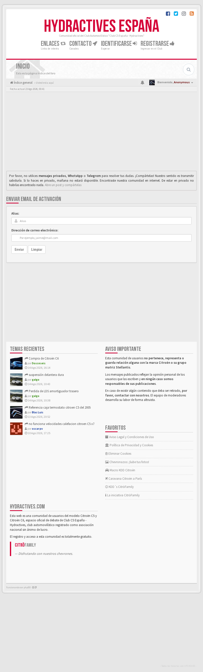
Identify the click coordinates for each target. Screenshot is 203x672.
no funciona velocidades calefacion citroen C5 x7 (61, 424)
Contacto (81, 44)
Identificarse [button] (117, 44)
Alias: (15, 213)
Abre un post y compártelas (63, 185)
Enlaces (50, 44)
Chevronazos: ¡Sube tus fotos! (129, 462)
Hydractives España (101, 26)
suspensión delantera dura (46, 375)
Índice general (22, 83)
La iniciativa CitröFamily (123, 495)
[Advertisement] (101, 132)
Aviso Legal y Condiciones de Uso (131, 437)
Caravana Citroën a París (125, 478)
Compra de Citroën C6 (43, 358)
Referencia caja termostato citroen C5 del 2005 (59, 407)
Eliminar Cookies (119, 453)
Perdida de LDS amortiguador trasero (53, 391)
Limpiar (36, 250)
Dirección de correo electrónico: (34, 230)
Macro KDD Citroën (122, 470)
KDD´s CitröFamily (121, 487)
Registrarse (155, 44)
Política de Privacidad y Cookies (131, 445)
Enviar (19, 250)
